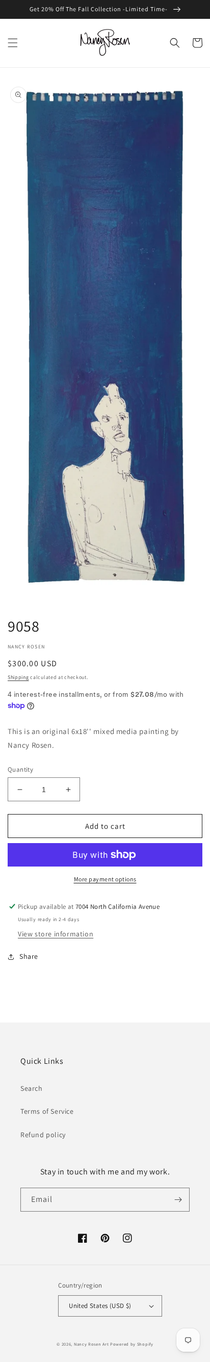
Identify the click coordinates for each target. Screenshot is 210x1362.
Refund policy (43, 1134)
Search (31, 1088)
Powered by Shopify (131, 1344)
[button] (13, 43)
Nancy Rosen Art (91, 1344)
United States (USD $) (100, 1305)
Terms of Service (47, 1111)
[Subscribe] (178, 1200)
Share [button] (28, 956)
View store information (55, 933)
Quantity (20, 769)
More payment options (105, 879)
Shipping (18, 677)
